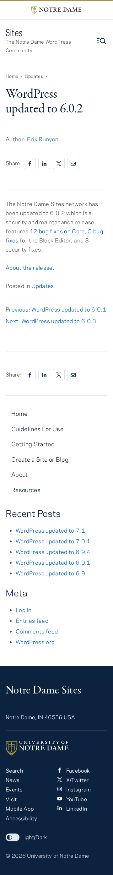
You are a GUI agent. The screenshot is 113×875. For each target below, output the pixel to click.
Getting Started (33, 444)
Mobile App (20, 808)
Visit (11, 799)
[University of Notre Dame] (56, 748)
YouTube (76, 799)
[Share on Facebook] (30, 163)
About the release (29, 267)
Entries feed (32, 620)
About (19, 474)
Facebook (77, 770)
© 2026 (16, 855)
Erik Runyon (43, 139)
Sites (14, 32)
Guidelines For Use (37, 429)
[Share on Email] (73, 163)
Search (14, 770)
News (12, 779)
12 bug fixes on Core (57, 231)
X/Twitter (77, 779)
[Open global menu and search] (102, 41)
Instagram (78, 789)
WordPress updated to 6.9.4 (53, 552)
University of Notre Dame (58, 855)
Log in (23, 610)
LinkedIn (76, 808)
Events (14, 789)
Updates (42, 286)
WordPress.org (35, 642)
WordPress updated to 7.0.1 (53, 541)
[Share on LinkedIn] (44, 163)
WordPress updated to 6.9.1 (53, 562)
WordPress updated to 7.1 (50, 530)
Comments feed (37, 631)
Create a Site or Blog (39, 459)
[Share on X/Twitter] (59, 163)
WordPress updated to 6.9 (50, 573)
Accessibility (21, 818)
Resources (25, 490)
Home (19, 413)
